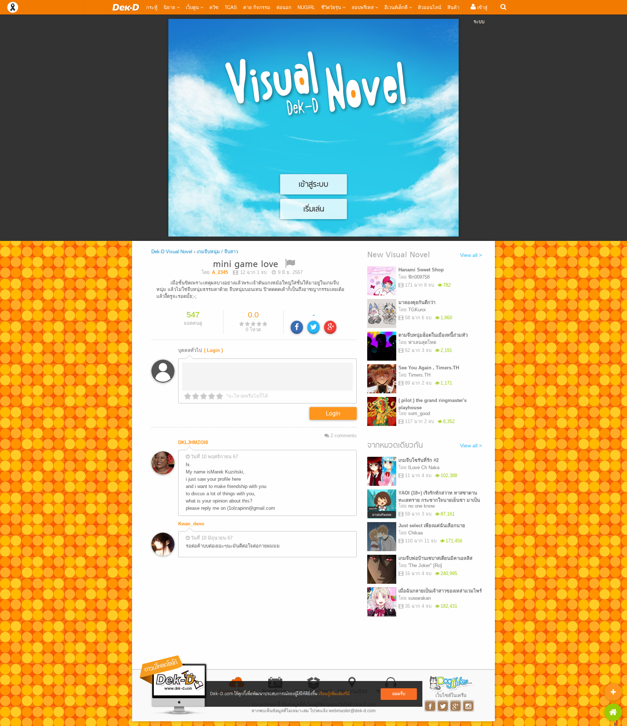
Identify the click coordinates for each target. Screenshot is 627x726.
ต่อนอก (283, 7)
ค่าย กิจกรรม (256, 7)
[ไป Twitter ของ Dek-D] (443, 706)
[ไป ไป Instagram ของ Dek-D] (468, 706)
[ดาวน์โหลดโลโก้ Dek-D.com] (173, 685)
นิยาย (170, 7)
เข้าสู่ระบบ (480, 14)
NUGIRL (306, 7)
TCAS (231, 7)
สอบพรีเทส (363, 7)
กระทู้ (151, 7)
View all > (471, 255)
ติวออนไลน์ (429, 7)
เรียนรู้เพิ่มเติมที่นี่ (334, 694)
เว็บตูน (193, 7)
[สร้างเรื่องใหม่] (613, 692)
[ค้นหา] (503, 7)
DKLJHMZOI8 (193, 442)
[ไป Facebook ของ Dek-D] (430, 706)
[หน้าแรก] (126, 7)
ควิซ (213, 7)
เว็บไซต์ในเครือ (451, 695)
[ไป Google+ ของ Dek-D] (456, 706)
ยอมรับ (398, 694)
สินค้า (453, 7)
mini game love (245, 265)
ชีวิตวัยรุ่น (332, 7)
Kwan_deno (191, 523)
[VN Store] (613, 712)
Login (333, 413)
